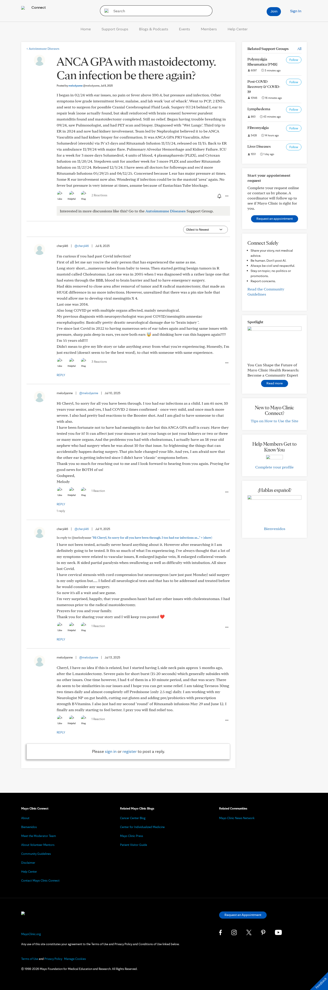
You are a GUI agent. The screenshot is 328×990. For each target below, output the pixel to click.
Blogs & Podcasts (153, 29)
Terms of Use (29, 959)
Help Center (238, 29)
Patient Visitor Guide (133, 845)
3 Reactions (99, 361)
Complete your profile (274, 467)
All (299, 48)
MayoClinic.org (31, 934)
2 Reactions (99, 195)
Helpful (72, 198)
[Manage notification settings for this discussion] (219, 195)
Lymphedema (258, 108)
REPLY (61, 375)
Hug (83, 198)
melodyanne (84, 85)
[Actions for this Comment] (226, 363)
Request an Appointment (242, 915)
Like (60, 198)
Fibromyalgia (258, 127)
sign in (111, 751)
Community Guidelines (36, 853)
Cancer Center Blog (132, 818)
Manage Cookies (75, 959)
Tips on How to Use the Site (274, 420)
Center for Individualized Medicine (142, 827)
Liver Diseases (259, 146)
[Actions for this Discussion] (226, 196)
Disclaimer (28, 862)
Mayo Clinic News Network (237, 818)
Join (273, 11)
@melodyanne (88, 393)
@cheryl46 (82, 246)
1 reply (61, 511)
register (129, 751)
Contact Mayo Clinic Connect (40, 880)
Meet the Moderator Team (38, 836)
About (25, 818)
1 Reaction (98, 491)
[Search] (105, 10)
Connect (38, 7)
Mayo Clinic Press (131, 836)
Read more (274, 383)
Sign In (295, 10)
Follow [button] (293, 60)
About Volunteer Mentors (37, 845)
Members (209, 29)
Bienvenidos (274, 528)
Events (184, 29)
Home (86, 29)
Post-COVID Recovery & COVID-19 (263, 86)
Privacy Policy (53, 959)
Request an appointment (274, 218)
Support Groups (115, 29)
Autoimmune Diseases (43, 48)
